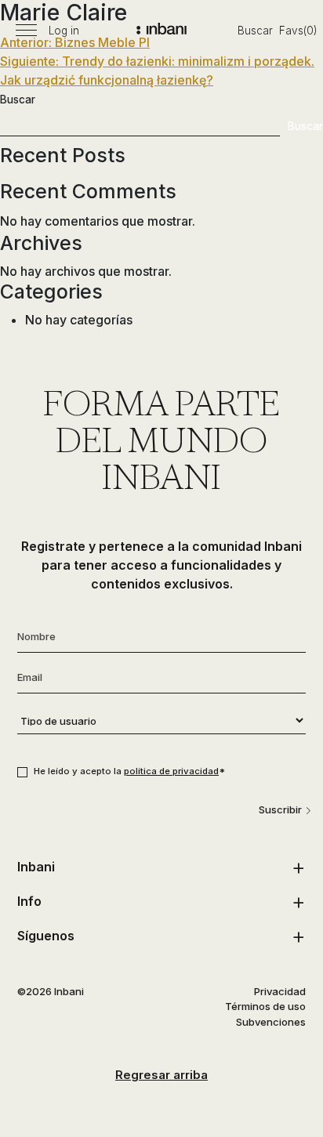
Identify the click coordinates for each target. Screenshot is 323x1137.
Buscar (255, 30)
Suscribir (280, 809)
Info (29, 901)
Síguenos (45, 935)
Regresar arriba (161, 1074)
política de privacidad (171, 771)
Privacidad (280, 991)
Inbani (36, 866)
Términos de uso (265, 1006)
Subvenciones (271, 1022)
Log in (64, 30)
